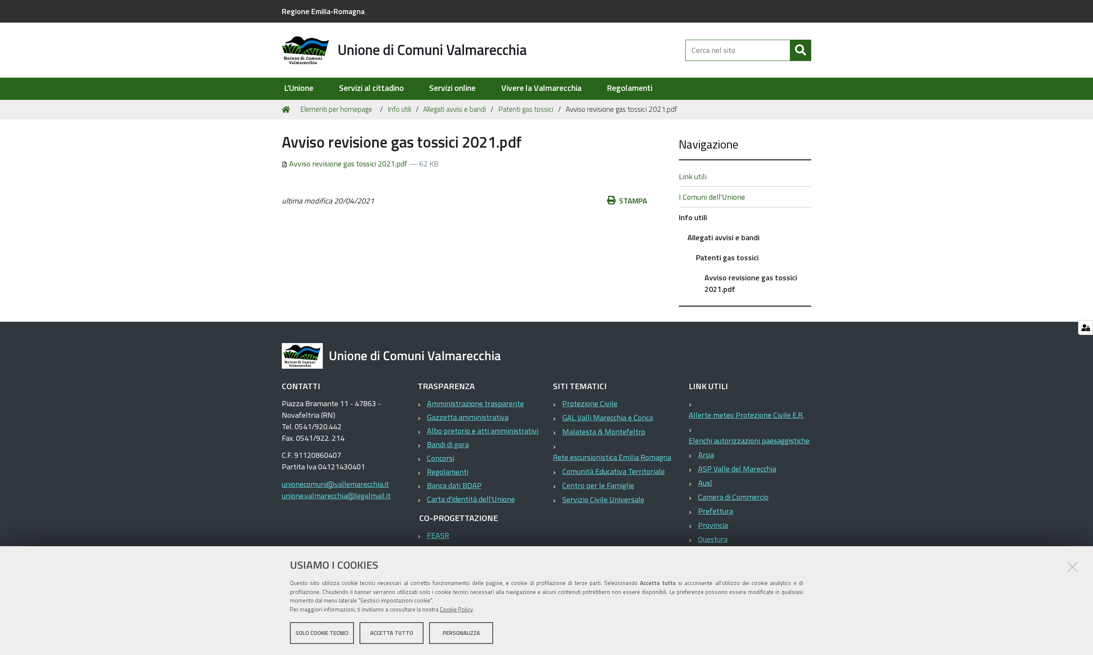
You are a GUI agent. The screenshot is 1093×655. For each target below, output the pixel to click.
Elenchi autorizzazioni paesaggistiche (749, 440)
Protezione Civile (589, 403)
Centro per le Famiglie (598, 485)
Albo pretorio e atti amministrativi (482, 431)
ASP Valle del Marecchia (737, 469)
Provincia (713, 525)
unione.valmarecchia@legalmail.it (336, 495)
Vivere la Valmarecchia (541, 88)
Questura (713, 539)
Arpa (706, 454)
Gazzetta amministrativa (468, 417)
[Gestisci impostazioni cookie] (1085, 327)
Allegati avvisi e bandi (454, 109)
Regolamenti (629, 88)
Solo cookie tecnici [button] (321, 633)
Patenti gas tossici (525, 109)
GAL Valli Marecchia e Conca (607, 417)
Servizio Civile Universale (603, 499)
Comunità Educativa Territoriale (613, 471)
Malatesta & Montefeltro (603, 431)
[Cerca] (800, 50)
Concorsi (440, 458)
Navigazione (708, 144)
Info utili (399, 109)
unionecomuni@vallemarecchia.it (335, 484)
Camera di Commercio (733, 497)
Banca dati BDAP (454, 485)
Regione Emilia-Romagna (323, 11)
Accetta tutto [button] (391, 633)
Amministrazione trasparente (475, 403)
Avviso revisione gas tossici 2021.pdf (348, 163)
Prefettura (715, 511)
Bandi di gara (448, 444)
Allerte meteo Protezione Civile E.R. (746, 415)
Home (287, 109)
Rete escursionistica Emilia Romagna (612, 457)
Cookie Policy (456, 609)
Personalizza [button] (461, 633)
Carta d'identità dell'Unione (471, 499)
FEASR (438, 535)
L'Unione (298, 88)
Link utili (693, 176)
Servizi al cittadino (371, 88)
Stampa (633, 201)
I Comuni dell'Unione (712, 197)
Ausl (705, 483)
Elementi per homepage (336, 109)
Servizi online (452, 88)
